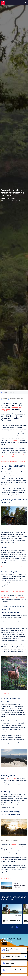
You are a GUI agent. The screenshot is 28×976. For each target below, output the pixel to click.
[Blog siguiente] (16, 927)
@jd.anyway (7, 693)
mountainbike (14, 844)
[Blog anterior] (12, 927)
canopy (3, 859)
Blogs (5, 392)
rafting (8, 778)
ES (17, 2)
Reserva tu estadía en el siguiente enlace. (12, 567)
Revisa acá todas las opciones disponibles (13, 597)
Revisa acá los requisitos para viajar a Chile (13, 461)
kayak (15, 778)
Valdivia (3, 480)
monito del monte (14, 440)
